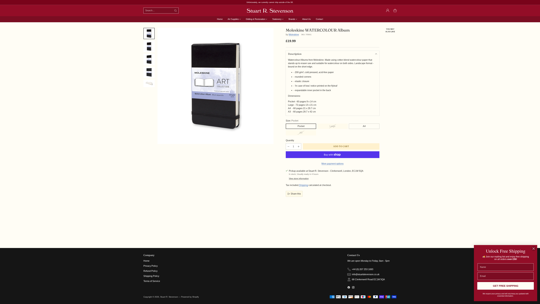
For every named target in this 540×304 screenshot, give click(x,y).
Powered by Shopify (190, 297)
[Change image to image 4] (149, 72)
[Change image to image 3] (149, 59)
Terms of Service (151, 281)
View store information (299, 178)
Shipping (303, 185)
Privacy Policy (150, 266)
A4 (364, 126)
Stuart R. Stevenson (169, 297)
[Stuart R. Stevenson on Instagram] (353, 288)
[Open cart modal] (395, 10)
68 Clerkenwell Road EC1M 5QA (368, 279)
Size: (292, 120)
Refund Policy (150, 271)
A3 (301, 132)
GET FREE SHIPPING (505, 285)
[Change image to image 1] (149, 33)
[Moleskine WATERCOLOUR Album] (216, 86)
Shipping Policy (151, 276)
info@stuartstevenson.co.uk (365, 274)
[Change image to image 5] (149, 83)
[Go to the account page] (387, 10)
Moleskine (294, 34)
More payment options (332, 163)
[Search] (175, 11)
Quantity (290, 140)
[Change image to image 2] (149, 46)
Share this (296, 194)
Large (332, 126)
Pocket (301, 126)
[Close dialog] (533, 248)
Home (146, 261)
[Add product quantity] (298, 146)
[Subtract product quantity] (288, 146)
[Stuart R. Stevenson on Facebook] (348, 288)
